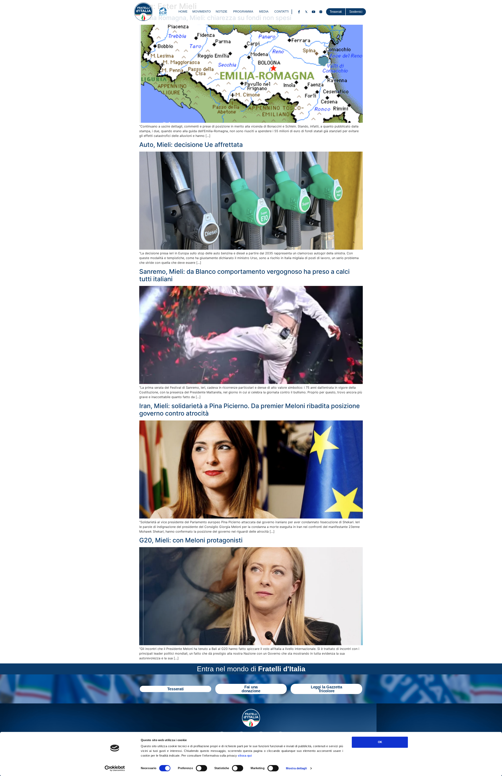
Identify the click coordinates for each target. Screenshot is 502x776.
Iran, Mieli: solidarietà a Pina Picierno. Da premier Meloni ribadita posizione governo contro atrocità (249, 409)
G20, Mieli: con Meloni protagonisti (191, 540)
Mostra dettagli (296, 768)
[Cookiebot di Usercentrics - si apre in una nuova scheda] (115, 768)
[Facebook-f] (299, 12)
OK (380, 742)
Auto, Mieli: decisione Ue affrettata (191, 144)
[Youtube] (313, 12)
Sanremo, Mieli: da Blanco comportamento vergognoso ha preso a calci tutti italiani (244, 275)
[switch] (201, 768)
